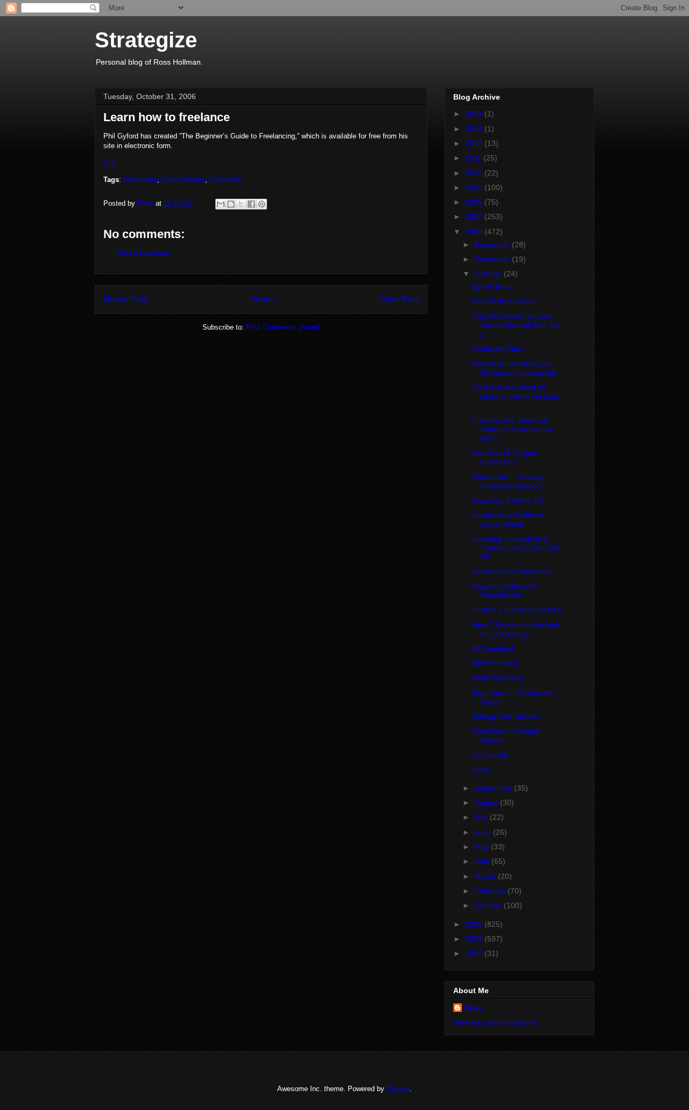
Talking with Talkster (506, 716)
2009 (474, 187)
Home (263, 299)
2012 (474, 143)
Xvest (481, 769)
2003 (474, 953)
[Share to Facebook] (251, 204)
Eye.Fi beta (491, 286)
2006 (474, 231)
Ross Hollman (183, 180)
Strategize (146, 40)
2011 (474, 157)
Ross (473, 1007)
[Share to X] (241, 204)
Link (109, 162)
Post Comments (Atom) (283, 327)
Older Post (398, 299)
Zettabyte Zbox (498, 348)
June (483, 832)
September (494, 788)
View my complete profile (495, 1022)
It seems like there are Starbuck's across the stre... (512, 429)
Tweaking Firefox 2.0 (507, 500)
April (482, 861)
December (493, 244)
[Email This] (220, 204)
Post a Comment (143, 253)
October (489, 273)
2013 (474, 128)
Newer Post (125, 299)
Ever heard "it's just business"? (505, 457)
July (482, 817)
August (487, 802)
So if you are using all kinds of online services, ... (516, 396)
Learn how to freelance (511, 571)
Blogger (398, 1089)
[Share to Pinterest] (261, 204)
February (491, 890)
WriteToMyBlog (497, 677)
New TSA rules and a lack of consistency (515, 629)
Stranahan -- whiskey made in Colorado (508, 481)
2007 (474, 216)
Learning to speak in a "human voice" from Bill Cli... (515, 547)
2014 (474, 113)
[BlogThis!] (231, 204)
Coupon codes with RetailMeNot (504, 590)
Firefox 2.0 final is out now (516, 609)
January (489, 905)
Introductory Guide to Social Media (508, 519)
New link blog (494, 663)
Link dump (490, 754)
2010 (474, 173)
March (486, 876)
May (482, 846)
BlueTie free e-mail (504, 301)
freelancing (140, 180)
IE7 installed (493, 648)
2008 (474, 202)
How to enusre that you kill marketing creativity (514, 368)
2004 (474, 938)
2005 (474, 924)
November (493, 259)
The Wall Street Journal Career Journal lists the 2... (515, 325)
